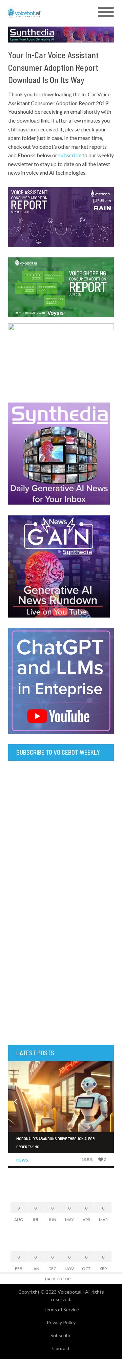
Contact (61, 1348)
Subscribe (61, 1335)
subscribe (69, 155)
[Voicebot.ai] (47, 12)
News (22, 1160)
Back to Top (57, 1278)
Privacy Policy (61, 1322)
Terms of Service (61, 1309)
